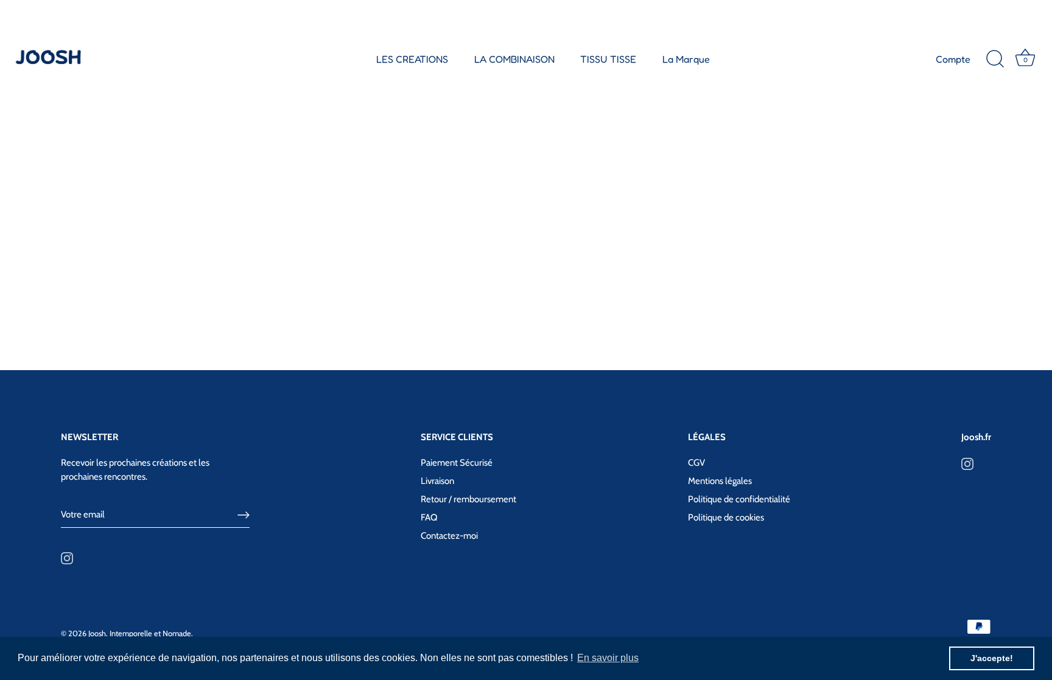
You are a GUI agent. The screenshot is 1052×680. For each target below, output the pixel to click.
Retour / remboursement (468, 499)
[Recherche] (994, 59)
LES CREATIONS (412, 59)
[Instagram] (67, 557)
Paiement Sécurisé (457, 462)
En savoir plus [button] (608, 658)
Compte (953, 59)
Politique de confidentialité (739, 499)
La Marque (686, 59)
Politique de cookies (726, 517)
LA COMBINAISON (514, 59)
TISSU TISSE (608, 59)
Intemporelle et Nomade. (151, 633)
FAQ (429, 517)
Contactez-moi (449, 535)
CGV (696, 462)
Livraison (437, 480)
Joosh (97, 633)
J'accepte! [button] (991, 658)
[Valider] (243, 515)
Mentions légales (720, 480)
